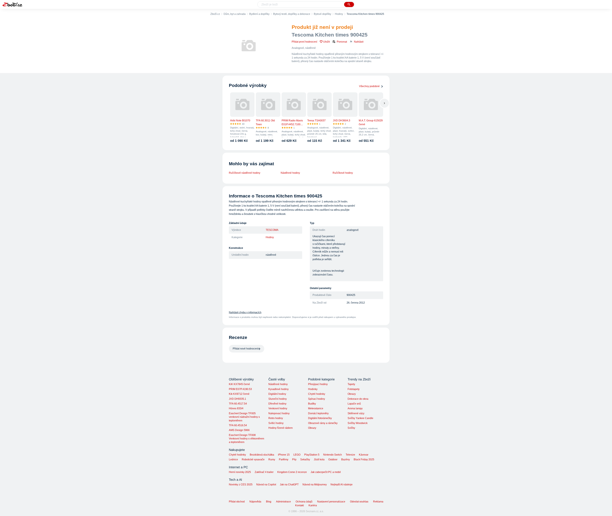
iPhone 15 (284, 454)
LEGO (296, 454)
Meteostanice (315, 408)
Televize (350, 454)
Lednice (233, 459)
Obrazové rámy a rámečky (323, 423)
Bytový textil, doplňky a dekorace (291, 14)
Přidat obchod (237, 501)
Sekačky (305, 459)
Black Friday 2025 (364, 459)
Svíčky (351, 428)
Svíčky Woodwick (358, 423)
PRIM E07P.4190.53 (240, 389)
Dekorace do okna (358, 398)
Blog (268, 501)
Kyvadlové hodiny (278, 389)
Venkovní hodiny (277, 408)
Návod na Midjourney (314, 484)
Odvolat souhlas (359, 501)
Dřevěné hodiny (277, 403)
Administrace (283, 501)
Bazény (345, 459)
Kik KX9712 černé (239, 394)
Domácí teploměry (318, 413)
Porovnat (342, 41)
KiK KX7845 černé (239, 384)
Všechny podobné (369, 86)
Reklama (378, 501)
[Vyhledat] (349, 4)
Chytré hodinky (316, 394)
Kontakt (299, 505)
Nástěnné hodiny (290, 172)
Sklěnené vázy (356, 413)
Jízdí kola (319, 459)
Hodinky (312, 389)
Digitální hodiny (277, 394)
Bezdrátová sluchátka (262, 454)
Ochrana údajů (304, 501)
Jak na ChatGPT (289, 484)
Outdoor (332, 459)
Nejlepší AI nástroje (342, 484)
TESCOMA (272, 230)
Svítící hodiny (276, 423)
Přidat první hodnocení (304, 41)
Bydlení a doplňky (259, 14)
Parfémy (283, 459)
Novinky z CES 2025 (240, 484)
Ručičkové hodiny (343, 172)
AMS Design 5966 (239, 430)
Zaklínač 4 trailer (264, 472)
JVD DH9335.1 (237, 398)
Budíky (312, 403)
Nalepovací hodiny (279, 413)
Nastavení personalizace (331, 501)
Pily (294, 459)
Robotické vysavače (253, 459)
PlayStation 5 (311, 454)
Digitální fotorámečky (320, 418)
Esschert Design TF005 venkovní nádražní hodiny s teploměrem (244, 417)
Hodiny (339, 14)
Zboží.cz (215, 14)
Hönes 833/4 (236, 408)
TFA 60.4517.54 (238, 403)
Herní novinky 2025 (240, 472)
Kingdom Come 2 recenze (292, 472)
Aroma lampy (355, 408)
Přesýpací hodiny (318, 384)
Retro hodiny (275, 418)
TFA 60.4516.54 (238, 425)
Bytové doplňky (322, 14)
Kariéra (313, 505)
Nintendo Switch (332, 454)
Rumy (271, 459)
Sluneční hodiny (277, 398)
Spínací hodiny (316, 398)
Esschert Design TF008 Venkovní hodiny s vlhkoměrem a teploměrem (246, 439)
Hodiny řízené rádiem (280, 428)
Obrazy (312, 428)
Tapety (351, 384)
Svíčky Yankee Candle (360, 418)
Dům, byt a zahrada (235, 14)
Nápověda (255, 501)
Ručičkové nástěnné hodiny (244, 172)
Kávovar (363, 454)
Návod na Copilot (266, 484)
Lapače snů (354, 403)
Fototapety (354, 389)
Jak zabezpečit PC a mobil (326, 472)
